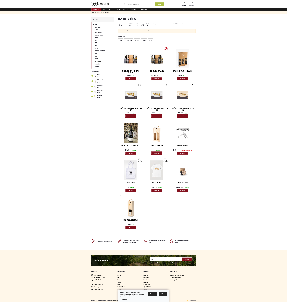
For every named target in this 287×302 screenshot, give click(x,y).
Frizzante (97, 48)
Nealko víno (97, 66)
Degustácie (119, 284)
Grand (96, 43)
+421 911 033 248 (97, 279)
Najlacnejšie (147, 31)
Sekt (96, 45)
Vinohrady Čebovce (99, 35)
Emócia (96, 37)
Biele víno (146, 275)
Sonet (96, 56)
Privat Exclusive (98, 32)
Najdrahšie (166, 31)
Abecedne (186, 31)
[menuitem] (96, 9)
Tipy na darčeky (98, 61)
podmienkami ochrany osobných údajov (168, 262)
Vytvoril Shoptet (192, 300)
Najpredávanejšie (127, 31)
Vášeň (96, 40)
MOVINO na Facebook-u (99, 284)
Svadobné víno (98, 64)
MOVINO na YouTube (98, 289)
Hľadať (159, 4)
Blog (118, 277)
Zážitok (96, 58)
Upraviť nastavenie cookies (116, 300)
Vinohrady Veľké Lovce (100, 51)
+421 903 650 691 (97, 277)
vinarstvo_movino (98, 286)
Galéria (119, 282)
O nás (118, 279)
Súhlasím (163, 294)
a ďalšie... (146, 289)
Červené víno (146, 277)
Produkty (95, 24)
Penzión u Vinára (121, 286)
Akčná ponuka (98, 27)
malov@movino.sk (98, 275)
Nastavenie (124, 299)
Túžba (96, 53)
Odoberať (187, 259)
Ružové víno (146, 279)
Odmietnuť (152, 294)
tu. (134, 296)
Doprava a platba (173, 279)
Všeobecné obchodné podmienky (177, 275)
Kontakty (119, 289)
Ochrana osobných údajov (175, 277)
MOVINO (96, 29)
